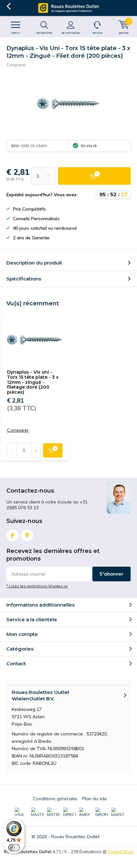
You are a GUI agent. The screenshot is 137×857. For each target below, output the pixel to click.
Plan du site (94, 798)
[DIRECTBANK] (69, 812)
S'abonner (111, 574)
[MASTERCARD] (37, 812)
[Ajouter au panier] (94, 176)
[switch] (14, 847)
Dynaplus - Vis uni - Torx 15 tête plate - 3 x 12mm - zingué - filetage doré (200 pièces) (33, 382)
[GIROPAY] (101, 812)
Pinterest (27, 535)
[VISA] (21, 812)
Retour (8, 6)
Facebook (12, 535)
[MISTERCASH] (53, 812)
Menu (15, 33)
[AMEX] (85, 812)
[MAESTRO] (117, 812)
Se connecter (70, 33)
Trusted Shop (120, 851)
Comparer (16, 64)
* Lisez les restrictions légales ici (37, 586)
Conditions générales (55, 798)
